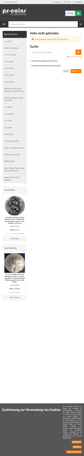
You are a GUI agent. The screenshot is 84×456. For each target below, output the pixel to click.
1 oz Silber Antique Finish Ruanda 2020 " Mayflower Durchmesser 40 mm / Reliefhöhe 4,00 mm (14, 220)
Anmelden (78, 2)
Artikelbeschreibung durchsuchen (44, 61)
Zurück (66, 71)
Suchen (77, 71)
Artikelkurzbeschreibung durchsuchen (46, 66)
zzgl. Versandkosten (18, 233)
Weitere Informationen (74, 452)
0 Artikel (70, 13)
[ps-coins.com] (15, 11)
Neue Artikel (10, 248)
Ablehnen (77, 447)
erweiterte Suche (74, 57)
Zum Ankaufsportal (10, 2)
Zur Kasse (56, 2)
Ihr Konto (67, 2)
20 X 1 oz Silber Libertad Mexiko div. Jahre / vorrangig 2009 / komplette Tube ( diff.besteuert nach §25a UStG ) (15, 278)
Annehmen (76, 442)
